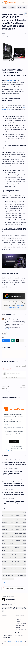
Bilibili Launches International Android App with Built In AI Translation (13, 473)
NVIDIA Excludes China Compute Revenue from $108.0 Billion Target (14, 493)
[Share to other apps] (22, 340)
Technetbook (8, 328)
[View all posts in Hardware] (8, 543)
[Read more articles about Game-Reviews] (14, 479)
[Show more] (4, 583)
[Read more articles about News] (11, 468)
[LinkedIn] (25, 608)
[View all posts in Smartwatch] (20, 564)
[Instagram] (5, 608)
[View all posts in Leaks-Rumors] (8, 547)
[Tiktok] (14, 608)
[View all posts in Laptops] (20, 543)
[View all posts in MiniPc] (8, 550)
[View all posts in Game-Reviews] (20, 533)
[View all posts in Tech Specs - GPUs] (8, 571)
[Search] (23, 2)
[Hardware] (4, 333)
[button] (6, 340)
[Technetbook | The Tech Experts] (10, 2)
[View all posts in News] (8, 557)
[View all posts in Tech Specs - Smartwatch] (20, 575)
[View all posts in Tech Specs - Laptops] (20, 571)
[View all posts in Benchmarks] (8, 512)
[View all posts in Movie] (8, 554)
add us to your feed (14, 307)
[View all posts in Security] (20, 561)
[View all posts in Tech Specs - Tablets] (8, 579)
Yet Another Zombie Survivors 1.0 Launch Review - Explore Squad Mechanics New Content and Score (14, 483)
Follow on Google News (16, 296)
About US (18, 619)
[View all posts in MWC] (20, 554)
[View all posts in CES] (8, 515)
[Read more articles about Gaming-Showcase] (19, 459)
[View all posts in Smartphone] (8, 564)
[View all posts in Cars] (20, 512)
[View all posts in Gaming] (8, 536)
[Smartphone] (22, 7)
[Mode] (25, 2)
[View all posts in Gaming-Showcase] (20, 536)
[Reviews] (12, 7)
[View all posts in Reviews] (8, 561)
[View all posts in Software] (8, 568)
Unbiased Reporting (7, 637)
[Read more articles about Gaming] (12, 459)
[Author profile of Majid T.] (4, 33)
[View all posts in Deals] (8, 526)
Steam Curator (19, 635)
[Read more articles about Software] (16, 468)
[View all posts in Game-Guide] (8, 533)
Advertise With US (7, 635)
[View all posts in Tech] (20, 568)
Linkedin (4, 618)
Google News (19, 305)
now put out (11, 80)
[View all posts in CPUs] (20, 522)
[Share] (25, 33)
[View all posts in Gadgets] (20, 529)
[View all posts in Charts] (8, 519)
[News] (5, 7)
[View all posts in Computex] (20, 519)
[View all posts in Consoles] (8, 522)
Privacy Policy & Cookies (20, 626)
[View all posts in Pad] (20, 557)
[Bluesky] (19, 608)
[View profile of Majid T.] (9, 318)
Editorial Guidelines (21, 629)
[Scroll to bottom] (25, 639)
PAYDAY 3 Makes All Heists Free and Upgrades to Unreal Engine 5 (14, 502)
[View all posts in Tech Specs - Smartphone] (8, 575)
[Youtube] (11, 608)
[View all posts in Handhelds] (20, 540)
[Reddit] (3, 611)
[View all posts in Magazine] (20, 547)
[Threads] (22, 608)
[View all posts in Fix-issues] (8, 529)
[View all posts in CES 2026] (20, 515)
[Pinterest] (17, 608)
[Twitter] (8, 608)
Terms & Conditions (21, 623)
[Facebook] (3, 608)
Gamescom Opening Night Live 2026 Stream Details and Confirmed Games (15, 463)
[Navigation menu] (2, 2)
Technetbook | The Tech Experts (14, 641)
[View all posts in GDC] (8, 540)
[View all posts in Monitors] (20, 550)
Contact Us (18, 621)
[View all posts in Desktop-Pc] (20, 526)
